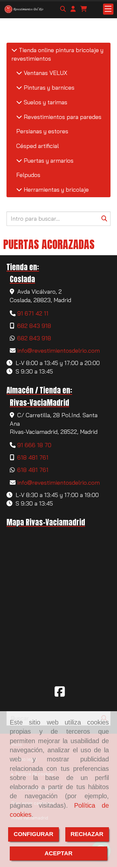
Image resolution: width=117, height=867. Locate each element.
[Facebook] (60, 694)
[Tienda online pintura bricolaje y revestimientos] (14, 50)
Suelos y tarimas (44, 102)
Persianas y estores (42, 131)
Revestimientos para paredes (61, 117)
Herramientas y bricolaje (55, 189)
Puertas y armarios (47, 160)
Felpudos (28, 175)
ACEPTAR (58, 853)
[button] (73, 9)
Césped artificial (37, 146)
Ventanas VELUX (44, 73)
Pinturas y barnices (48, 87)
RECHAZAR (87, 834)
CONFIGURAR (33, 834)
